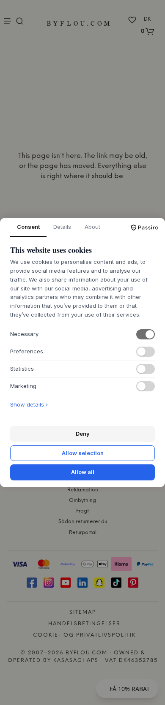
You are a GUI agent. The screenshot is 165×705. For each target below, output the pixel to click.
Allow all (82, 472)
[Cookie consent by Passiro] (144, 227)
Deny (83, 433)
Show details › (29, 404)
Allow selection (83, 453)
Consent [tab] (28, 226)
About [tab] (92, 226)
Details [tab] (62, 226)
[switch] (145, 334)
